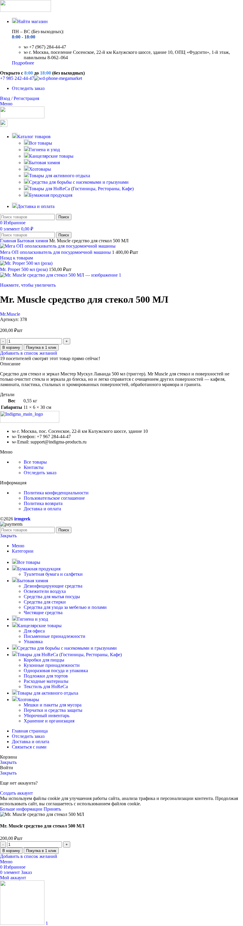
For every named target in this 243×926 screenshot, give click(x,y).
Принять (52, 809)
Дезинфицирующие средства (53, 585)
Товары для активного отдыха (59, 175)
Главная (8, 240)
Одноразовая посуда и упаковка (56, 670)
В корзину (11, 347)
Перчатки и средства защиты (53, 710)
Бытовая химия (44, 162)
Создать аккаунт (16, 793)
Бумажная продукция (50, 195)
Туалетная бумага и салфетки (53, 574)
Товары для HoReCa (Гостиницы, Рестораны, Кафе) (81, 188)
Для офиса (34, 630)
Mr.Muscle (10, 314)
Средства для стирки (45, 601)
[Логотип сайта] (25, 10)
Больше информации (22, 809)
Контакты (34, 467)
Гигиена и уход (44, 149)
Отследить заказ (40, 472)
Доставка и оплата (42, 508)
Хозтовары (40, 169)
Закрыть (8, 535)
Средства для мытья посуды (52, 596)
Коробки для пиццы (44, 659)
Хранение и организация (49, 720)
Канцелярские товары (51, 156)
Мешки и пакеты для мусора (52, 704)
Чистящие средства (43, 612)
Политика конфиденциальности (56, 492)
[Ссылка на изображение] (29, 421)
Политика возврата (43, 503)
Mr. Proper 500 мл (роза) (24, 269)
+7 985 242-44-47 (17, 78)
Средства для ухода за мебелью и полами (65, 607)
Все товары (40, 143)
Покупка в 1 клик (41, 347)
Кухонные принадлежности (52, 665)
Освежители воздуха (45, 591)
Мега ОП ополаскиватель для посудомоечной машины (56, 252)
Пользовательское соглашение (54, 498)
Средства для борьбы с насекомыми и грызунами (79, 182)
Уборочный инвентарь (46, 715)
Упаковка (33, 641)
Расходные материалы (46, 681)
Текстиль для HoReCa (46, 686)
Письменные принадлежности (54, 636)
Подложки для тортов (46, 675)
